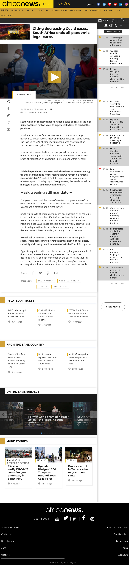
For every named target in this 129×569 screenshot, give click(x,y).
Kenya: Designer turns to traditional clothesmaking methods (117, 75)
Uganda (41, 460)
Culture (43, 10)
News (4, 10)
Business (17, 10)
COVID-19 (42, 287)
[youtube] (57, 519)
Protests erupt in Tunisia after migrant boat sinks (117, 139)
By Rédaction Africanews (32, 109)
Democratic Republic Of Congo (18, 462)
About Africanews (10, 528)
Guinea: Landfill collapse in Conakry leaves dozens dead (116, 57)
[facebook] (83, 519)
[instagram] (92, 519)
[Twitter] (66, 519)
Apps (125, 548)
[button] (54, 77)
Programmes (113, 10)
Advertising (122, 541)
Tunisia (71, 460)
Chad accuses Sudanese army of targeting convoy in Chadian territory (117, 215)
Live (105, 20)
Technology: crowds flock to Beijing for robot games (116, 41)
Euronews (123, 555)
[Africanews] (20, 3)
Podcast (7, 15)
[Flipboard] (75, 519)
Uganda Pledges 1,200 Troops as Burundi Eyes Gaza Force (116, 124)
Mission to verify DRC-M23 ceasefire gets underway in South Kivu (117, 107)
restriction (60, 287)
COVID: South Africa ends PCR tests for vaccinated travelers (78, 313)
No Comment (92, 10)
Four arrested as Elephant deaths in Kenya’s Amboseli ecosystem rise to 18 (116, 236)
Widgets (5, 555)
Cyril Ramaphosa (69, 281)
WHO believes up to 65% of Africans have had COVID (17, 313)
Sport (30, 10)
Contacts (6, 534)
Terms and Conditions (116, 528)
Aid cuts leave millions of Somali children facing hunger (117, 272)
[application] (48, 71)
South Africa (24, 94)
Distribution (7, 541)
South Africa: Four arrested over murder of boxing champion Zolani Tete (116, 196)
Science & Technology (66, 10)
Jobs (3, 548)
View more (113, 307)
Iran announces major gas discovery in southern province (116, 255)
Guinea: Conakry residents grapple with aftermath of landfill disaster (116, 156)
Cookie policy (121, 534)
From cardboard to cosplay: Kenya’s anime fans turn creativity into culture (117, 176)
